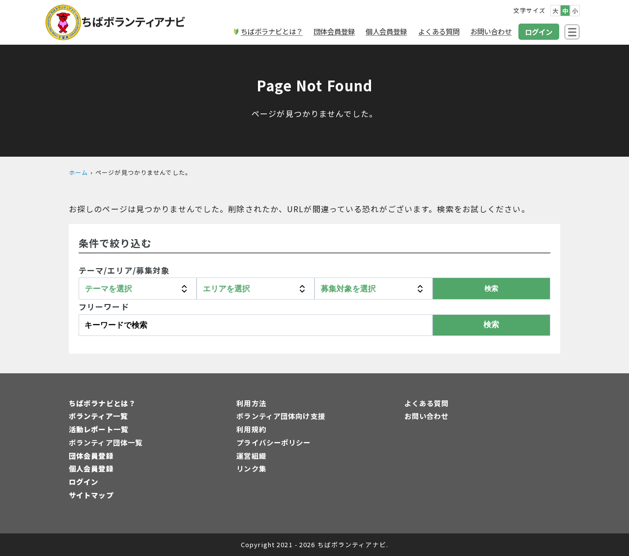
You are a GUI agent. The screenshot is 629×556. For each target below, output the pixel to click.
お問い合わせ (426, 416)
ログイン (83, 481)
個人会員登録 (91, 468)
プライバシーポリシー (273, 442)
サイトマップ (91, 495)
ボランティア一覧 (98, 416)
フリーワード (104, 306)
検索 (491, 324)
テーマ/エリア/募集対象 (124, 270)
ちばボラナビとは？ (102, 403)
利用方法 (251, 403)
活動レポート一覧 (98, 429)
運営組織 (251, 455)
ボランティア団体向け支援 (280, 416)
